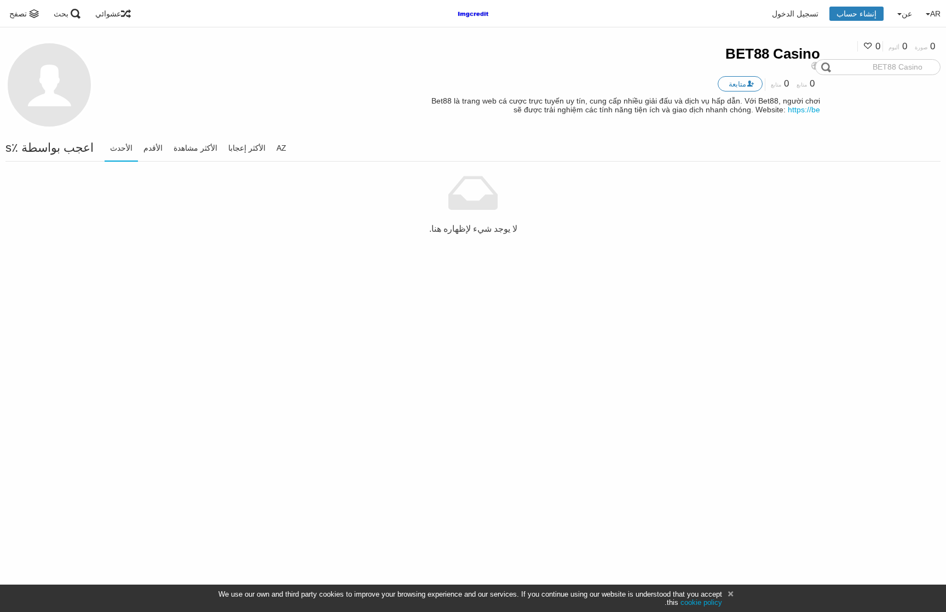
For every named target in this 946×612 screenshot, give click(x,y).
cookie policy (701, 602)
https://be (804, 109)
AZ (281, 148)
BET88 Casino (772, 53)
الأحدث (121, 148)
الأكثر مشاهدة (195, 148)
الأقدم (153, 148)
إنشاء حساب (856, 13)
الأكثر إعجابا (247, 148)
